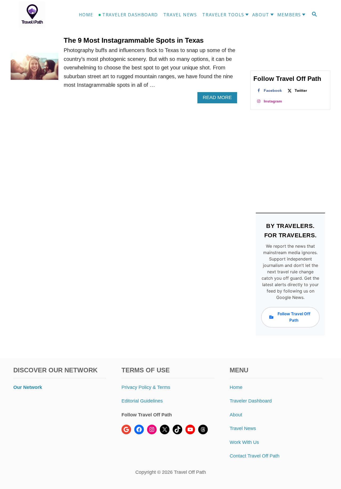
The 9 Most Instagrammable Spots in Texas (134, 40)
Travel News (243, 428)
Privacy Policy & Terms (145, 387)
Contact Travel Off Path (254, 456)
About (236, 414)
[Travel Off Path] (38, 14)
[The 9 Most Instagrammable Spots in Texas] (34, 69)
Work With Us (244, 442)
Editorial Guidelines (142, 401)
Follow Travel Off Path (294, 317)
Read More (219, 98)
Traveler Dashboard (251, 401)
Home (236, 387)
